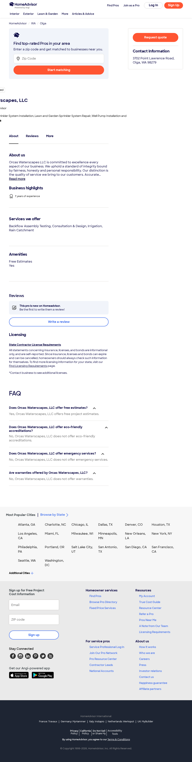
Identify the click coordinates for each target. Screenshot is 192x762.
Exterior (28, 14)
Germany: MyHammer (73, 721)
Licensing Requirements (154, 632)
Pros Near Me (147, 620)
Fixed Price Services (102, 608)
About (13, 136)
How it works (147, 647)
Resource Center (150, 608)
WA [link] (33, 23)
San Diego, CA (136, 547)
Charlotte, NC (55, 525)
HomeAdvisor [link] (18, 23)
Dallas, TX (105, 525)
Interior (15, 14)
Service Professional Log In (106, 647)
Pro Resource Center (103, 659)
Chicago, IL (79, 525)
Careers (144, 659)
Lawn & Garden (48, 14)
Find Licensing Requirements (28, 366)
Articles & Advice (83, 14)
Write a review (59, 322)
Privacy (74, 732)
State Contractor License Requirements (35, 344)
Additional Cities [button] (19, 573)
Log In (153, 5)
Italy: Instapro (96, 721)
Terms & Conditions (118, 739)
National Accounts (101, 671)
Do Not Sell (99, 732)
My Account (147, 596)
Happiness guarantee (153, 683)
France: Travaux (48, 721)
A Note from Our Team (153, 626)
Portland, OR (54, 547)
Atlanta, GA (26, 525)
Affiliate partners (150, 689)
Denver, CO (134, 525)
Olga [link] (43, 23)
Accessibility (115, 732)
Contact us (146, 677)
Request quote (155, 37)
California (85, 732)
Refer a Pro (146, 614)
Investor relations (150, 671)
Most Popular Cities (20, 515)
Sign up (34, 635)
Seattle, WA (27, 561)
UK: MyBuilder (145, 721)
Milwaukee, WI (82, 534)
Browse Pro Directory (103, 602)
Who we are (147, 653)
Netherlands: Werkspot (121, 721)
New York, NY (162, 534)
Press (142, 665)
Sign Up (173, 5)
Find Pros (95, 596)
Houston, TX (161, 525)
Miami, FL (52, 534)
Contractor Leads (101, 665)
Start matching (58, 70)
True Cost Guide (149, 602)
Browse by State (52, 515)
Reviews (32, 136)
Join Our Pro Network (103, 653)
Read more (17, 179)
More (65, 14)
